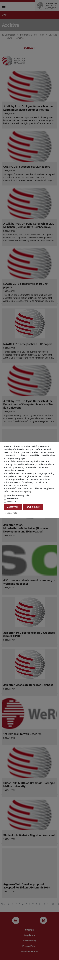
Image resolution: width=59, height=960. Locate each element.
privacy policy (24, 491)
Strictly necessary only (18, 495)
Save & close (33, 507)
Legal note (12, 513)
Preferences (13, 498)
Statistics (11, 501)
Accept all (12, 507)
